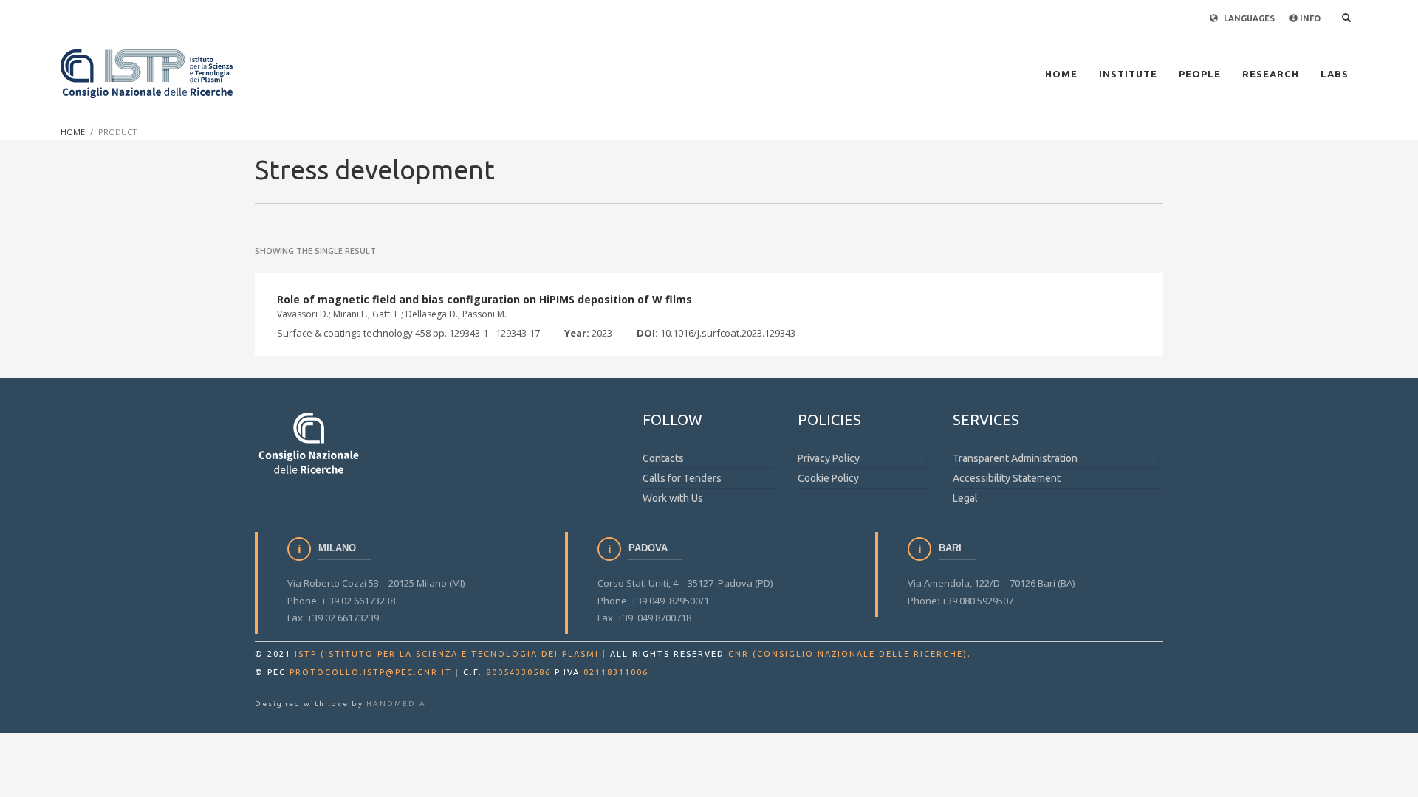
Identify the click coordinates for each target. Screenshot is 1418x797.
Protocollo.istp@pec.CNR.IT (371, 672)
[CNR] (310, 442)
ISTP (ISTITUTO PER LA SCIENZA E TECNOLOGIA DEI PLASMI (447, 653)
